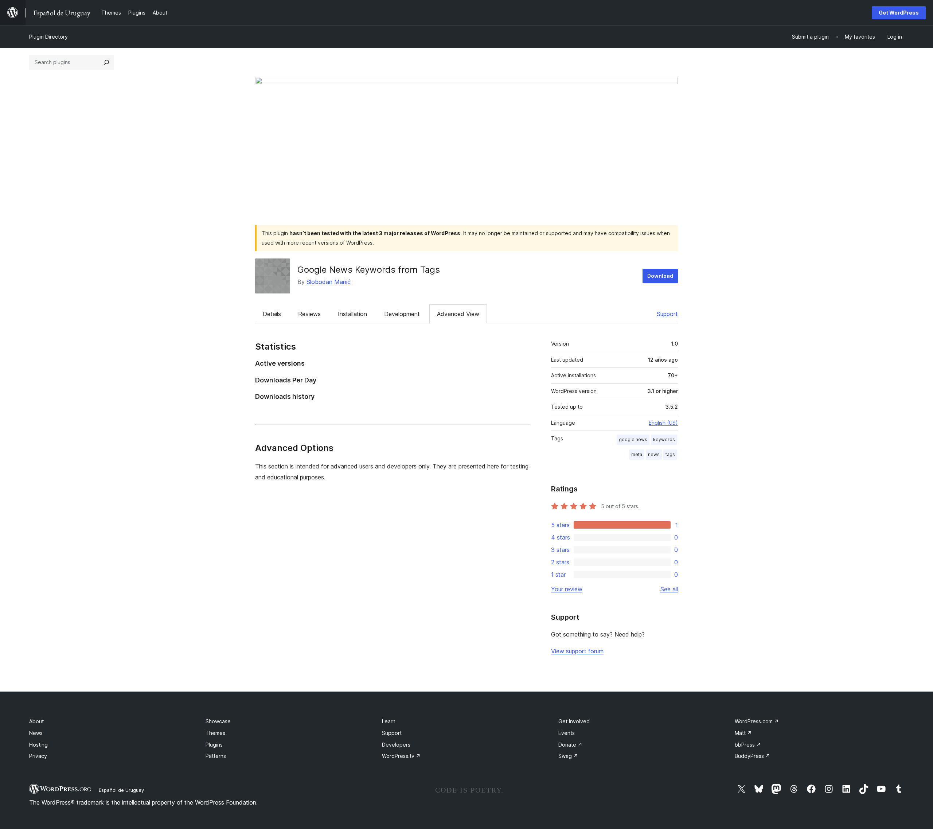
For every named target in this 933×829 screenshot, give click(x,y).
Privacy (38, 756)
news (654, 454)
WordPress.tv (401, 756)
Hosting (38, 745)
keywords (664, 439)
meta (636, 454)
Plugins (214, 745)
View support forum (577, 651)
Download (660, 276)
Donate (570, 745)
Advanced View (458, 314)
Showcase (218, 721)
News (36, 733)
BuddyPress (752, 756)
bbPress (748, 745)
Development (402, 314)
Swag (568, 756)
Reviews (309, 314)
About (36, 721)
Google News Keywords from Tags (368, 269)
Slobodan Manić (329, 281)
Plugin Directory (48, 37)
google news (633, 439)
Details (272, 314)
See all (669, 589)
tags (670, 454)
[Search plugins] (106, 62)
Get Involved (574, 721)
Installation (352, 314)
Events (566, 733)
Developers (396, 745)
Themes (215, 733)
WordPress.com (757, 721)
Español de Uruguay (121, 790)
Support (667, 314)
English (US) (663, 423)
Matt (743, 733)
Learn (388, 721)
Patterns (216, 756)
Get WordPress (899, 12)
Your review (566, 589)
